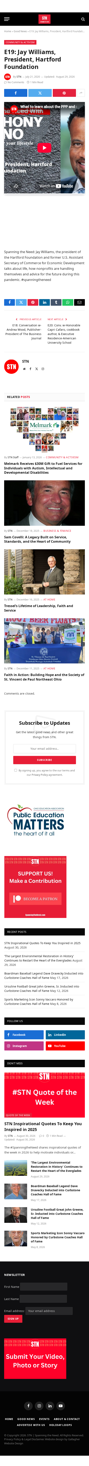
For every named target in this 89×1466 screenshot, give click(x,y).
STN (19, 76)
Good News (20, 31)
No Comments (16, 82)
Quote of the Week (18, 1115)
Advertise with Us (31, 1425)
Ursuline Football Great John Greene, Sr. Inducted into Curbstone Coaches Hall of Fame (57, 1214)
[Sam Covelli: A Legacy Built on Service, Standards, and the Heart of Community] (44, 503)
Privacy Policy (40, 775)
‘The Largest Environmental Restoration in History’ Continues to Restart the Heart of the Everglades (57, 1166)
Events (44, 1419)
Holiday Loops (60, 1425)
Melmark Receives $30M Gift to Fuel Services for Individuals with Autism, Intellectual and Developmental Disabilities (43, 468)
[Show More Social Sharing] (81, 93)
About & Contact (67, 1419)
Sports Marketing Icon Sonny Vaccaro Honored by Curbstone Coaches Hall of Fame (58, 1237)
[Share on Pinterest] (64, 93)
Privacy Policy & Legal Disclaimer (24, 1439)
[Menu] (7, 19)
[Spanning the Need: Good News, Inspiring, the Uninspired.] (44, 19)
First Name (11, 1286)
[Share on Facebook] (15, 93)
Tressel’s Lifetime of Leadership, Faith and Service (38, 608)
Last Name (11, 1299)
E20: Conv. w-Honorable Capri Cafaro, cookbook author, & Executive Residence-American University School (64, 334)
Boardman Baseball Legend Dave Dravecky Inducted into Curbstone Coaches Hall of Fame (55, 1190)
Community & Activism (20, 42)
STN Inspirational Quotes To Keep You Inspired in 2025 (42, 943)
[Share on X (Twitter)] (40, 93)
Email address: (14, 1311)
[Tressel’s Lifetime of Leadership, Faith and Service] (44, 571)
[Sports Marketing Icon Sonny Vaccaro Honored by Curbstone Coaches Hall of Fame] (15, 1238)
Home (7, 31)
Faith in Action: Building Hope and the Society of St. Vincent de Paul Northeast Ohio (44, 677)
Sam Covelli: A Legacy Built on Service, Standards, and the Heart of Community (37, 539)
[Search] (83, 19)
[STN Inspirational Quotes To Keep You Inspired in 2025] (44, 1095)
